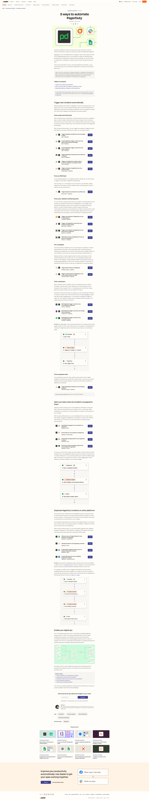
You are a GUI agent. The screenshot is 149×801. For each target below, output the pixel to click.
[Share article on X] (71, 23)
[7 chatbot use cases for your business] (101, 749)
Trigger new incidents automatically (64, 84)
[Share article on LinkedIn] (73, 23)
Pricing (66, 794)
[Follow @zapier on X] (49, 794)
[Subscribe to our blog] (53, 794)
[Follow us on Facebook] (44, 794)
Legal (105, 797)
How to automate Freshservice (63, 680)
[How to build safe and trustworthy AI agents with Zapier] (83, 749)
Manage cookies (99, 797)
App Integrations (98, 794)
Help (69, 794)
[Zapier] (5, 1)
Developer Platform (75, 794)
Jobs (84, 794)
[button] (83, 697)
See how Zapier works (58, 782)
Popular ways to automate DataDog (64, 682)
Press (81, 794)
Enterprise (87, 794)
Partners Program (106, 794)
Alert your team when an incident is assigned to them (68, 86)
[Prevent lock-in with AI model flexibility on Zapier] (101, 734)
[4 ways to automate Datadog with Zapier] (65, 734)
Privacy (108, 797)
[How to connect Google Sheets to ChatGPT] (65, 749)
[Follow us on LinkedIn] (46, 794)
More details (57, 133)
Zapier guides (71, 4)
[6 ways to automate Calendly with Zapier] (83, 734)
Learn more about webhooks (61, 394)
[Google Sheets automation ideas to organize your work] (48, 749)
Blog (5, 5)
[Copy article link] (77, 23)
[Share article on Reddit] (75, 23)
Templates (92, 794)
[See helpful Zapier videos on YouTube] (51, 794)
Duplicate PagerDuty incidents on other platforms (67, 88)
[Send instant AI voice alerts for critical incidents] (48, 734)
